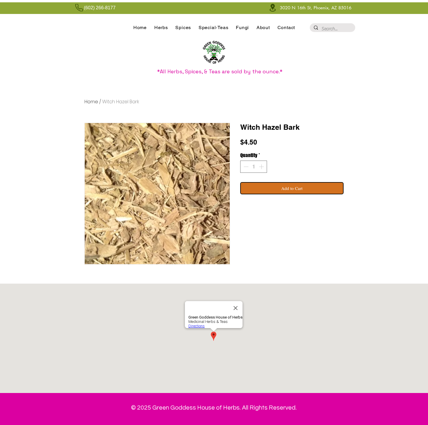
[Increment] (262, 167)
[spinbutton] (254, 167)
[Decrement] (245, 167)
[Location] (272, 7)
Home (91, 101)
